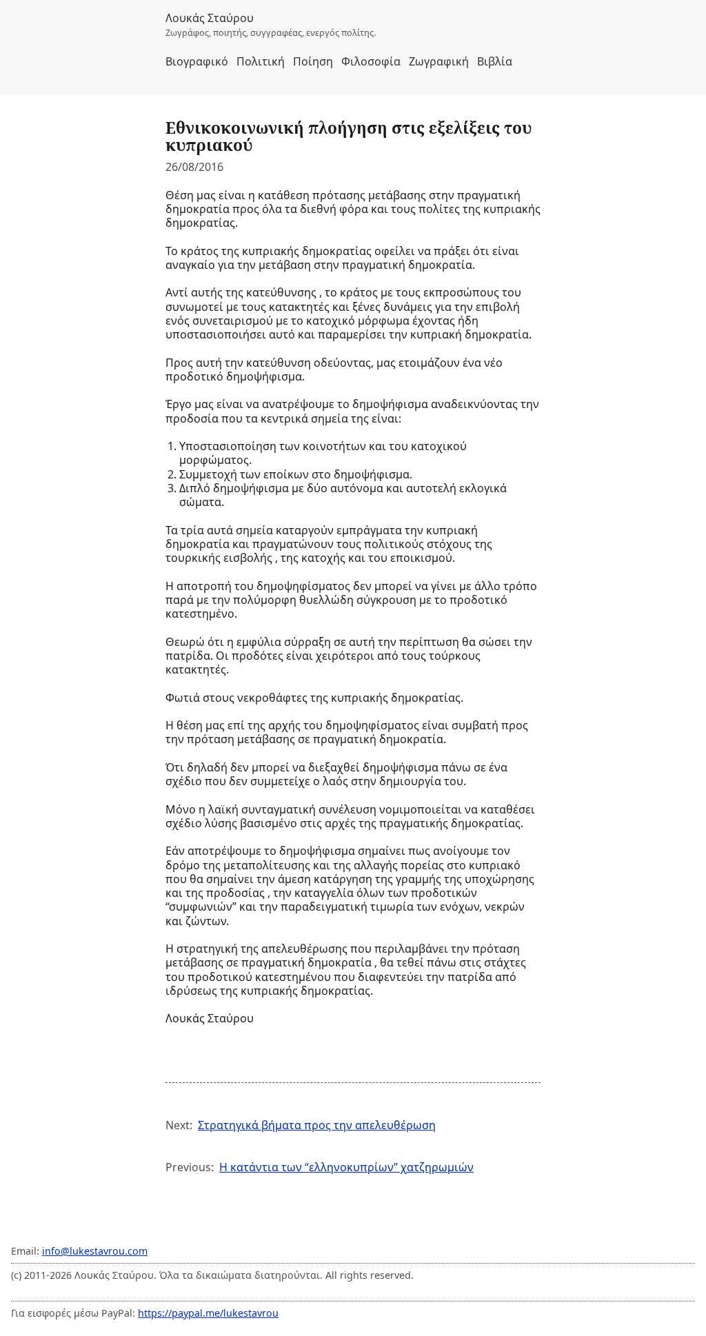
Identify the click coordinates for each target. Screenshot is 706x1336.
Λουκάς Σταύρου (209, 18)
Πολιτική (260, 61)
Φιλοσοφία (371, 61)
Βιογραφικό (196, 61)
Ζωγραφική (439, 61)
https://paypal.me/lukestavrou (208, 1312)
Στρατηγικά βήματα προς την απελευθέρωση (317, 1125)
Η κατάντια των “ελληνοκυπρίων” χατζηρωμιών (346, 1167)
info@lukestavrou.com (95, 1250)
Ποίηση (313, 61)
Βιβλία (494, 61)
